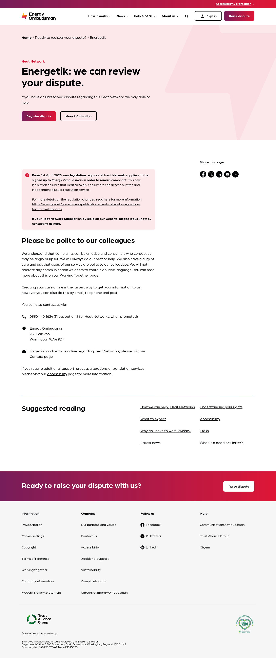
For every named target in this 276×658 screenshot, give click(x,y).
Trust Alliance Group (215, 536)
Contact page (41, 356)
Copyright (29, 547)
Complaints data (93, 581)
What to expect (153, 418)
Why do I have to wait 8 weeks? (165, 430)
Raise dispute (239, 16)
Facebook (153, 524)
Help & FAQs (143, 16)
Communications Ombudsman (222, 524)
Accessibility (57, 373)
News (121, 16)
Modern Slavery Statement (41, 592)
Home (27, 37)
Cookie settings (33, 536)
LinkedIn (152, 547)
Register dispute (38, 116)
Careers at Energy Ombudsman (104, 592)
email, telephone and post (96, 292)
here (56, 223)
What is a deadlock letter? (221, 442)
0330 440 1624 (41, 316)
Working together (34, 570)
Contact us (89, 536)
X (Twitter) (153, 536)
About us (168, 16)
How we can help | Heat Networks (167, 406)
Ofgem (205, 547)
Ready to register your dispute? (60, 37)
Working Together (74, 275)
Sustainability (91, 570)
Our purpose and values (98, 524)
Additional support (95, 558)
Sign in (208, 16)
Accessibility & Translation (233, 3)
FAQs (204, 430)
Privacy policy (32, 524)
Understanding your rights (221, 406)
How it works (98, 16)
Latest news (150, 442)
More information (78, 116)
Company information (38, 581)
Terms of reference (35, 558)
